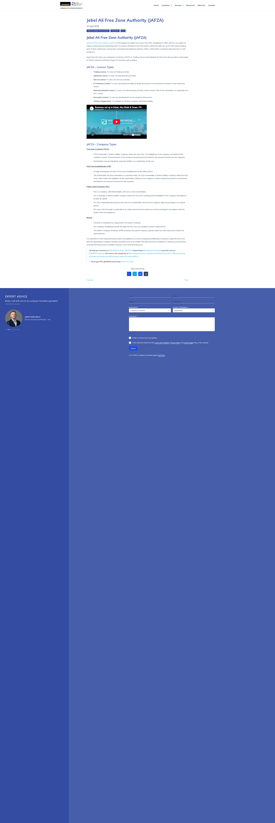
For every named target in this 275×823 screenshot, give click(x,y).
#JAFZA (128, 250)
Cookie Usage (188, 343)
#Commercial (94, 256)
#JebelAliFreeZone (116, 250)
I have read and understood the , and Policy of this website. (170, 343)
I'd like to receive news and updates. (144, 338)
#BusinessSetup (178, 253)
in (140, 274)
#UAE (156, 253)
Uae (123, 31)
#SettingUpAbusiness (137, 253)
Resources (190, 5)
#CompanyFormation (152, 250)
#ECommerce (114, 256)
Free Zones (115, 31)
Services (178, 5)
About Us (201, 5)
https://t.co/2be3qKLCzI (129, 256)
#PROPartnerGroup (96, 253)
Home (156, 5)
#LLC (170, 253)
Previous (90, 280)
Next (186, 280)
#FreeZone (163, 253)
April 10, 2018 (127, 262)
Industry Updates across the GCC (98, 31)
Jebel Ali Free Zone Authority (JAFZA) (101, 43)
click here (161, 355)
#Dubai (150, 253)
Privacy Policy (175, 343)
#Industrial (104, 256)
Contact (211, 5)
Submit (133, 348)
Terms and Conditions (162, 343)
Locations (166, 5)
